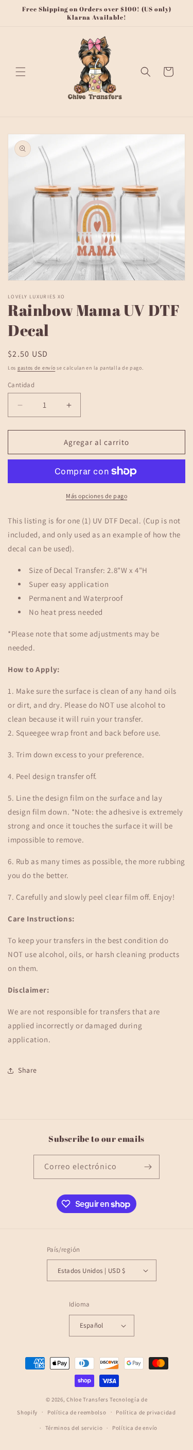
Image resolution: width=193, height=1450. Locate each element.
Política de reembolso (77, 1412)
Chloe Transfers (87, 1399)
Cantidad (21, 384)
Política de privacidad (146, 1412)
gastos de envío (36, 367)
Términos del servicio (74, 1427)
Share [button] (27, 1070)
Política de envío (134, 1427)
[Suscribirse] (147, 1167)
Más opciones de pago (96, 496)
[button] (20, 71)
